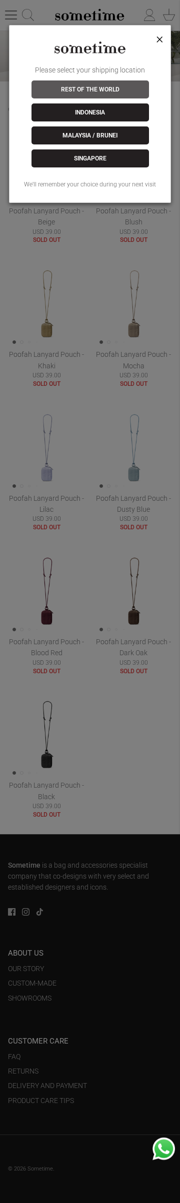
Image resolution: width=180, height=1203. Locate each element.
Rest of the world (90, 89)
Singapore (90, 158)
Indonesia (90, 112)
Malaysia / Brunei (90, 135)
